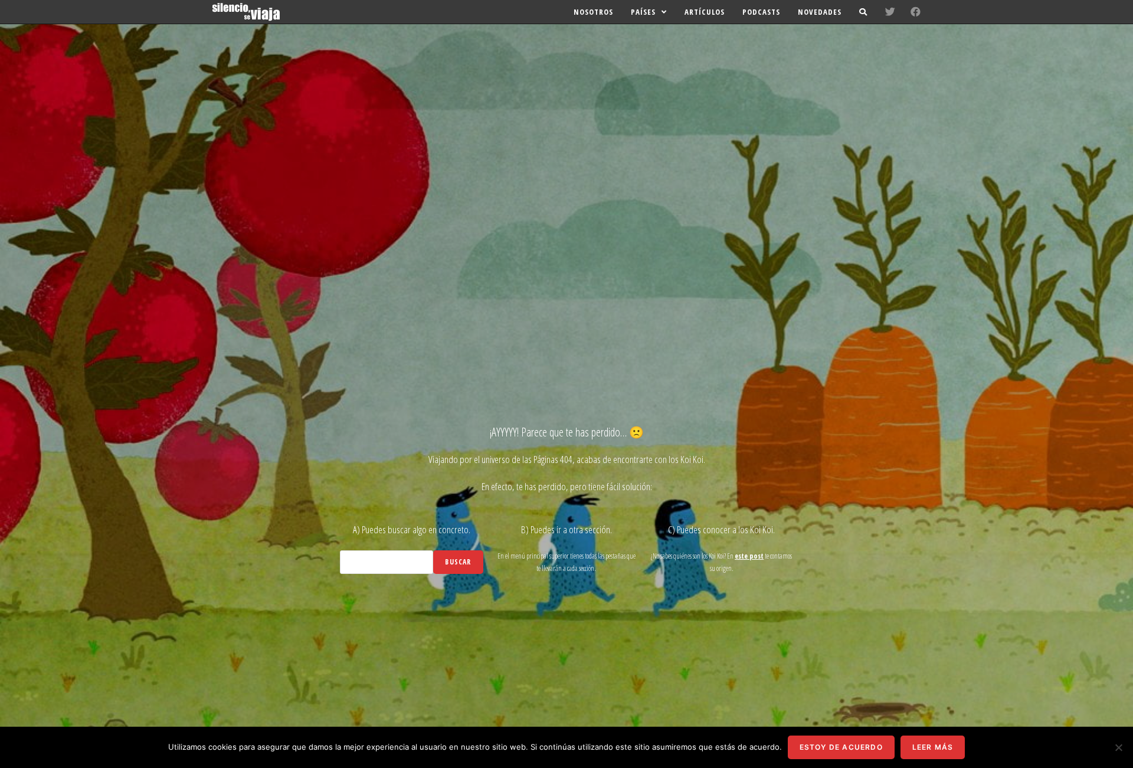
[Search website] (863, 12)
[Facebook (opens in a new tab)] (915, 11)
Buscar (458, 562)
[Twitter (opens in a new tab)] (890, 11)
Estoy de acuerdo (841, 747)
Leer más (933, 747)
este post (749, 556)
